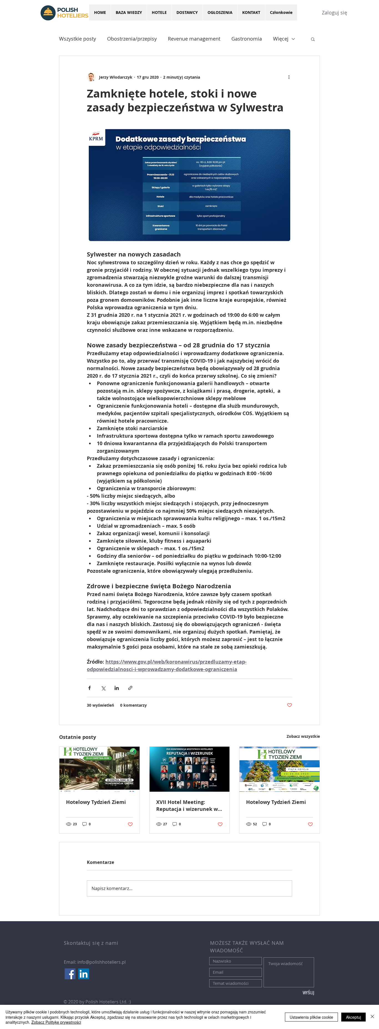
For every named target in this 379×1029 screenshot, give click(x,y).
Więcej (281, 38)
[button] (312, 39)
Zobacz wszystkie (303, 736)
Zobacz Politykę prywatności (56, 1022)
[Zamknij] (372, 1017)
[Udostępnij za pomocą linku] (130, 688)
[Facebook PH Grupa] (70, 973)
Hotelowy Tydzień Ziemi (96, 802)
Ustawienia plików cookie (311, 1017)
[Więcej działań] (288, 77)
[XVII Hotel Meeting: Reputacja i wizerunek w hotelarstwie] (190, 769)
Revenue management (194, 38)
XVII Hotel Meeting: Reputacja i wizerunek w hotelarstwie (187, 806)
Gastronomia (246, 38)
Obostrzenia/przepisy (132, 38)
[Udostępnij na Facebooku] (89, 688)
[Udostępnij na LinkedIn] (116, 688)
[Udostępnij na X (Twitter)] (103, 688)
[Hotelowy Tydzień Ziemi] (99, 769)
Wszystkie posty (77, 38)
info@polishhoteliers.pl (101, 962)
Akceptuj (353, 1017)
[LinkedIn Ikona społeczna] (83, 973)
